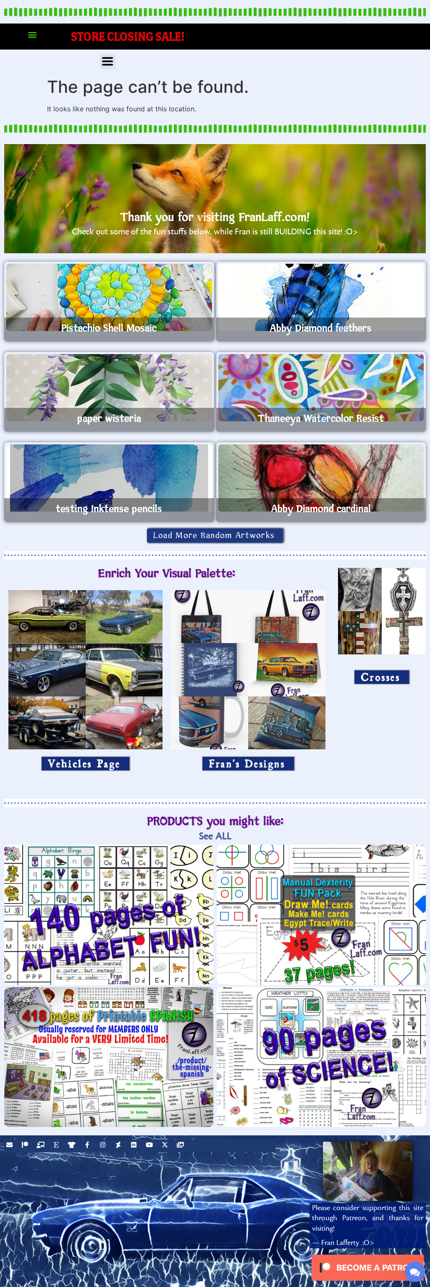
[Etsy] (57, 1146)
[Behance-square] (134, 1146)
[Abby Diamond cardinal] (321, 478)
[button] (32, 35)
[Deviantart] (119, 1146)
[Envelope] (10, 1146)
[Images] (181, 1146)
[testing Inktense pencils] (109, 478)
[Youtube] (150, 1146)
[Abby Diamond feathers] (321, 297)
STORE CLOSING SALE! (128, 36)
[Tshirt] (72, 1146)
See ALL (215, 836)
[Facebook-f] (88, 1146)
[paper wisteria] (109, 387)
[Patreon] (26, 1146)
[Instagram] (103, 1146)
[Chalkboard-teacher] (41, 1146)
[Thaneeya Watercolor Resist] (321, 387)
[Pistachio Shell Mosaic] (109, 297)
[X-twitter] (166, 1146)
